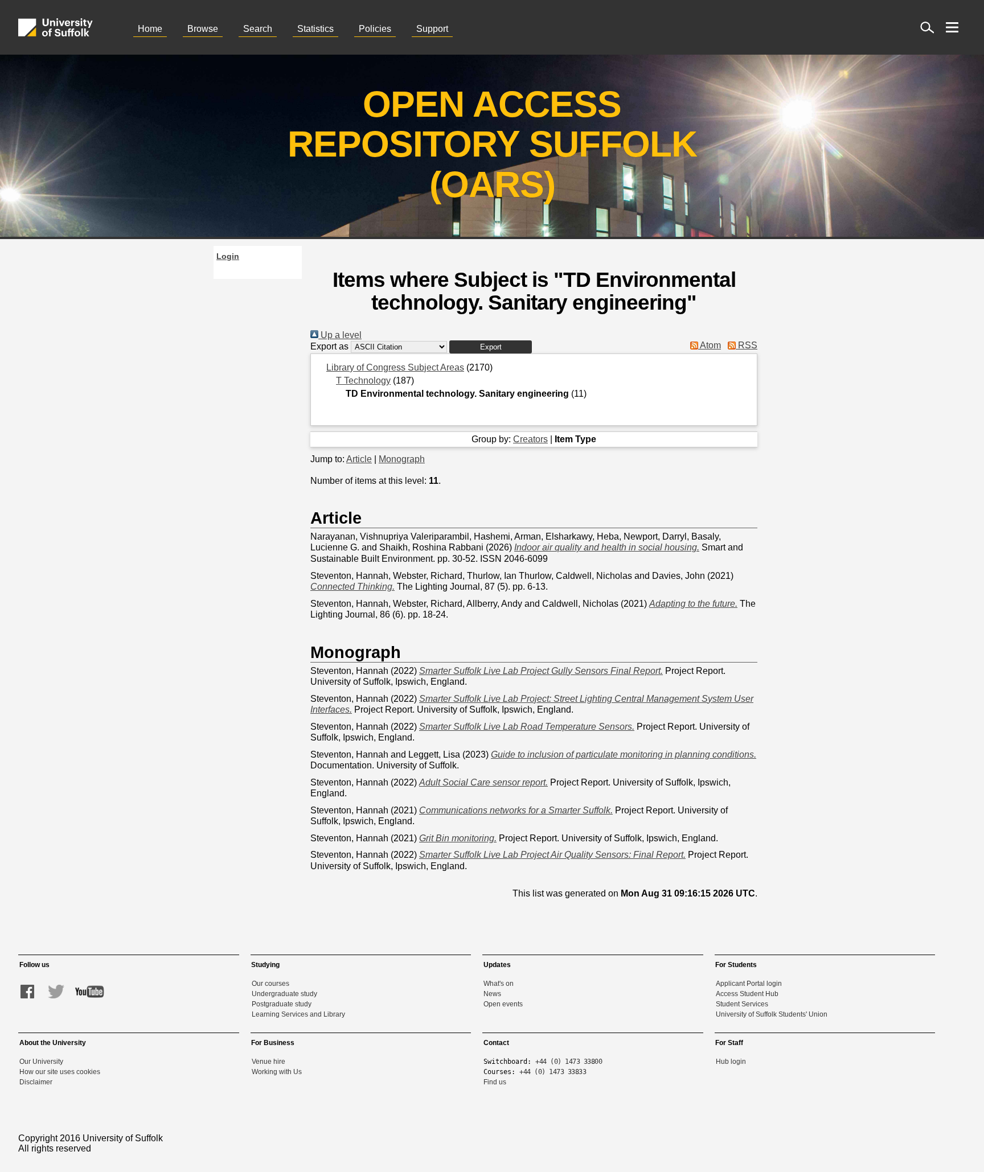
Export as (329, 346)
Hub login (731, 1062)
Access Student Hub (747, 994)
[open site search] (927, 27)
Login (227, 256)
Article (359, 459)
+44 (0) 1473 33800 (568, 1062)
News (492, 994)
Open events (503, 1004)
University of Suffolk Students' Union (771, 1014)
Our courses (270, 984)
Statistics (315, 29)
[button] (490, 346)
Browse (202, 29)
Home (150, 29)
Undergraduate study (284, 994)
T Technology (363, 380)
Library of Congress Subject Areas (395, 367)
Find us (494, 1082)
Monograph (402, 459)
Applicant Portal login (749, 984)
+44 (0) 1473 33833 (552, 1072)
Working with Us (277, 1072)
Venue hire (268, 1062)
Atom (709, 345)
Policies (375, 29)
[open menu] (952, 27)
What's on (498, 984)
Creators (530, 439)
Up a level (340, 335)
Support (432, 29)
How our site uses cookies (59, 1072)
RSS (746, 345)
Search (257, 29)
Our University (41, 1062)
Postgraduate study (281, 1004)
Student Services (742, 1004)
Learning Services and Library (298, 1014)
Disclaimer (35, 1082)
